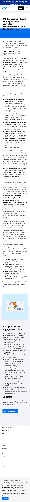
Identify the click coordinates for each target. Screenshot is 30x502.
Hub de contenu (6, 456)
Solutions (4, 439)
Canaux (3, 433)
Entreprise (4, 445)
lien (3, 286)
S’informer (4, 453)
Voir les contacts (9, 411)
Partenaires (5, 448)
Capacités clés (5, 430)
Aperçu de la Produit (7, 427)
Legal (3, 466)
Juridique (4, 463)
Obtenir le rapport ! (14, 4)
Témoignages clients (7, 442)
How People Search (7, 460)
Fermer (5, 498)
